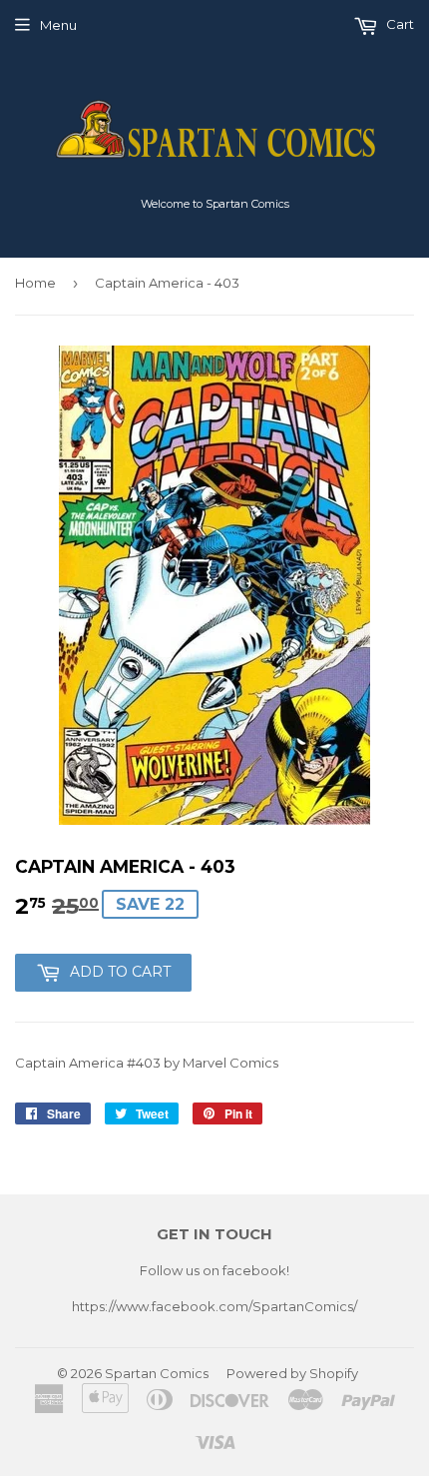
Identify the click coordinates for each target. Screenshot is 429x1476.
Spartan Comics (157, 1373)
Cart (398, 24)
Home (35, 283)
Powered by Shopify (292, 1373)
